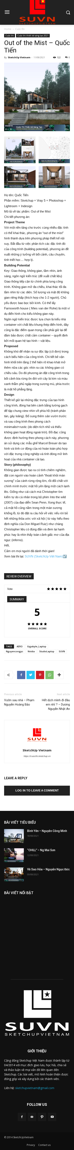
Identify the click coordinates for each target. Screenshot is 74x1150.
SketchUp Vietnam (19, 57)
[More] (59, 675)
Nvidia (31, 651)
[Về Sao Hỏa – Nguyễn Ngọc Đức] (14, 874)
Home (7, 29)
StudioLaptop (46, 651)
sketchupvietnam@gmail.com (34, 1088)
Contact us (44, 1145)
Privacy (31, 1145)
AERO (20, 646)
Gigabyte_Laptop (36, 646)
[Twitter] (31, 675)
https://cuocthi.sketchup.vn (37, 756)
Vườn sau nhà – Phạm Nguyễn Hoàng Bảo (19, 702)
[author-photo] (37, 744)
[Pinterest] (40, 675)
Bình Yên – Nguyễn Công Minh (47, 831)
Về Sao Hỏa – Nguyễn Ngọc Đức (48, 869)
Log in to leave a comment (37, 790)
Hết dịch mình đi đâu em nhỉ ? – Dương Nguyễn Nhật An (56, 704)
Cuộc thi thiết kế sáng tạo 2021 (33, 35)
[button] (68, 12)
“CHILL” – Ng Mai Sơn (41, 850)
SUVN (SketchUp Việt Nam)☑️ (46, 556)
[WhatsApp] (49, 675)
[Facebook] (21, 675)
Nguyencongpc (14, 651)
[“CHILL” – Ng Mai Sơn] (14, 855)
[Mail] (32, 1117)
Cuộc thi (19, 29)
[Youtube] (52, 1117)
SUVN (62, 651)
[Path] (42, 1117)
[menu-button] (7, 12)
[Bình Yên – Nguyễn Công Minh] (14, 836)
